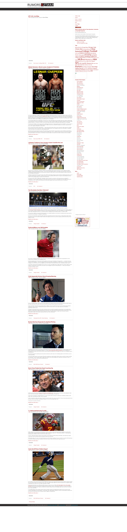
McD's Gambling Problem (88, 56)
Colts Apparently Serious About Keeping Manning (42, 276)
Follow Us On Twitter (80, 41)
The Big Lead (79, 155)
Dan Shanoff (79, 97)
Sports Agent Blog (80, 146)
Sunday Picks (79, 154)
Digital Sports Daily (80, 102)
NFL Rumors (87, 63)
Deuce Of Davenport (80, 101)
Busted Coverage (80, 92)
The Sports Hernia (80, 162)
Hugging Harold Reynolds (81, 117)
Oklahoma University (88, 64)
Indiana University (84, 53)
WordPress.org (79, 176)
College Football (36, 223)
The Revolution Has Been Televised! (38, 190)
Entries (79, 174)
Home (30, 9)
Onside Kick (79, 136)
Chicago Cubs (92, 47)
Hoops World (79, 116)
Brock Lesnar (36, 63)
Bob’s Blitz (79, 90)
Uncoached (79, 166)
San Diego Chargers (87, 66)
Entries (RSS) (54, 505)
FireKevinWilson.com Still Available (38, 227)
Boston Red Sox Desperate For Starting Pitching (41, 322)
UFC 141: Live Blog (33, 16)
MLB (34, 364)
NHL (92, 63)
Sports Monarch (80, 149)
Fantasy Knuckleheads (81, 110)
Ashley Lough (77, 15)
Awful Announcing (80, 83)
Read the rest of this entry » (33, 134)
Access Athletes (80, 81)
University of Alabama (92, 68)
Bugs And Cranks (80, 91)
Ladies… (78, 127)
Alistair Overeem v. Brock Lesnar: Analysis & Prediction (43, 67)
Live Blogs (40, 63)
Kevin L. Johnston (78, 19)
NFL (34, 186)
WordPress (50, 505)
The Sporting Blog (80, 161)
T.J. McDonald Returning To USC (37, 410)
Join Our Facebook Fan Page (82, 43)
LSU (79, 56)
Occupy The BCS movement (35, 209)
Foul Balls (78, 112)
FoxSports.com (44, 116)
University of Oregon (89, 69)
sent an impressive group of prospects (55, 350)
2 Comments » (47, 364)
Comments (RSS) (62, 505)
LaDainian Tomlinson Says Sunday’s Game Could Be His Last (45, 142)
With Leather (79, 169)
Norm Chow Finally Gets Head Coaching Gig (40, 368)
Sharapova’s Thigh (80, 142)
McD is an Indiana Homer (89, 57)
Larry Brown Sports (80, 130)
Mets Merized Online (80, 131)
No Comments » (51, 63)
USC (91, 71)
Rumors (34, 9)
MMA (43, 63)
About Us (40, 9)
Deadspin (78, 100)
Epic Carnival (79, 106)
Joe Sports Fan (79, 122)
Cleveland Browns (86, 49)
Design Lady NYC (74, 505)
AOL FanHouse (79, 82)
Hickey (76, 17)
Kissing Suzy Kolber (80, 126)
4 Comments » (43, 223)
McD (76, 22)
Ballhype (78, 86)
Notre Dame (95, 63)
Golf (78, 53)
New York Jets (84, 61)
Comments (80, 175)
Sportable (78, 144)
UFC (45, 63)
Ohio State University (79, 64)
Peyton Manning (44, 318)
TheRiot (76, 25)
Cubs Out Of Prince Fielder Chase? (38, 449)
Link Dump (87, 54)
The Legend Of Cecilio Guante (82, 160)
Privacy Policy (47, 9)
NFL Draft (81, 63)
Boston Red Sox (78, 47)
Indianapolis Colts (37, 318)
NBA (95, 59)
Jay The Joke (79, 121)
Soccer (81, 68)
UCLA (84, 68)
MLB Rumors (38, 364)
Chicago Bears (85, 47)
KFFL (78, 125)
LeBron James (81, 54)
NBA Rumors (78, 61)
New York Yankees (91, 61)
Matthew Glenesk (78, 20)
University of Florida (80, 69)
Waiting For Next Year (81, 167)
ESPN (76, 53)
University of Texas (86, 71)
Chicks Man (79, 49)
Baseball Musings (80, 87)
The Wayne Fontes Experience (82, 164)
